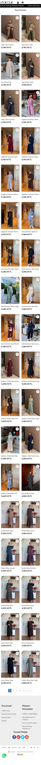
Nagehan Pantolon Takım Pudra (31, 119)
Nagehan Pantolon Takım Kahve (31, 194)
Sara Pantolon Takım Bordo (10, 344)
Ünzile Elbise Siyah (28, 605)
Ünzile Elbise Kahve (28, 531)
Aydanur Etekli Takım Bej (9, 456)
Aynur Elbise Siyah (7, 680)
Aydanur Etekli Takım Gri (9, 493)
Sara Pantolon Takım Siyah (30, 269)
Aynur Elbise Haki (7, 643)
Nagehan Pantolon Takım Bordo (10, 157)
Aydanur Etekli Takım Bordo (10, 381)
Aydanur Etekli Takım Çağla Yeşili (31, 419)
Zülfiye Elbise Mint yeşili (29, 680)
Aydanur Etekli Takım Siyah (30, 381)
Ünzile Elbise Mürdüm (29, 568)
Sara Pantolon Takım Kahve (10, 269)
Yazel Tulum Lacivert (8, 119)
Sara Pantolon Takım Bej (30, 306)
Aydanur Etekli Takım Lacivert (31, 456)
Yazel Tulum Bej (6, 82)
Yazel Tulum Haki (27, 45)
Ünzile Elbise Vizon (7, 531)
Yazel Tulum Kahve (7, 45)
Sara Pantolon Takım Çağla (10, 306)
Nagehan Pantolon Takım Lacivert (31, 157)
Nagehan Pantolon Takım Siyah (10, 232)
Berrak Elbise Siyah (28, 493)
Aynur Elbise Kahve (28, 643)
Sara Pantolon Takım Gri (30, 232)
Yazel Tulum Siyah (27, 82)
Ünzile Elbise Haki (7, 605)
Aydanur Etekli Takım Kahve (10, 419)
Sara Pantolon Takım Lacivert (31, 344)
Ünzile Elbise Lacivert (8, 568)
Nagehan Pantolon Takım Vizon (10, 194)
